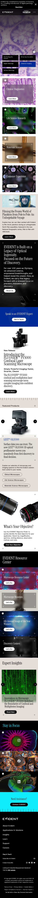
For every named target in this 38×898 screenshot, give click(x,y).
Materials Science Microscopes (16, 486)
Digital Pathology (9, 63)
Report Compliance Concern (12, 889)
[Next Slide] (35, 421)
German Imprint (27, 889)
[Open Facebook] (19, 761)
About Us (9, 291)
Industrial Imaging (26, 63)
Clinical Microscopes (12, 474)
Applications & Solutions (13, 830)
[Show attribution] (5, 80)
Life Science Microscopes (14, 480)
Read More (19, 7)
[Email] (34, 859)
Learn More (9, 43)
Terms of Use (8, 887)
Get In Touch (19, 319)
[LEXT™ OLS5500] (19, 423)
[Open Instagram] (19, 740)
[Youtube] (34, 863)
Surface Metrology (9, 70)
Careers (6, 848)
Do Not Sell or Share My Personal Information (19, 892)
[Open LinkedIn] (19, 781)
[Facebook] (29, 863)
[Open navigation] (35, 12)
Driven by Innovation (27, 57)
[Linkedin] (32, 863)
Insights (6, 834)
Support (6, 843)
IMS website (11, 870)
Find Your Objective (13, 545)
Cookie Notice (28, 887)
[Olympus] (26, 12)
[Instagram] (27, 863)
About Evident (8, 826)
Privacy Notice (18, 887)
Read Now (10, 712)
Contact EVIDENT (19, 804)
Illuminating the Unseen (8, 57)
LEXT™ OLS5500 (11, 439)
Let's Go (9, 583)
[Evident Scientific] (8, 12)
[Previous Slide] (3, 421)
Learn (5, 839)
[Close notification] (35, 4)
